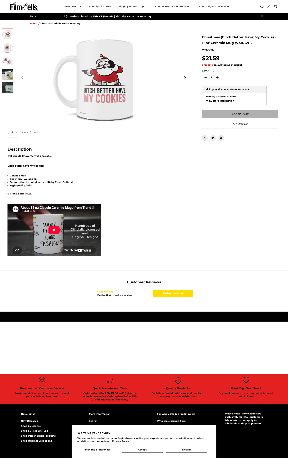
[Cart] (275, 7)
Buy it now (239, 124)
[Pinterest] (221, 138)
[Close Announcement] (262, 16)
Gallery (12, 132)
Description (30, 132)
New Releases (72, 6)
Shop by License (99, 6)
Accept (142, 449)
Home (33, 23)
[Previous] (22, 77)
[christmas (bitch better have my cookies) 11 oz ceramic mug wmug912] (103, 78)
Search (93, 420)
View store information (220, 100)
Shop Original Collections (215, 6)
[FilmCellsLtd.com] (24, 6)
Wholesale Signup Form (171, 420)
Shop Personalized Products (172, 6)
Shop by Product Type (132, 6)
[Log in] (269, 7)
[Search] (262, 7)
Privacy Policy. (121, 441)
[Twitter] (213, 138)
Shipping (207, 64)
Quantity (208, 70)
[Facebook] (205, 138)
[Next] (184, 77)
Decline (187, 449)
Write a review (173, 293)
